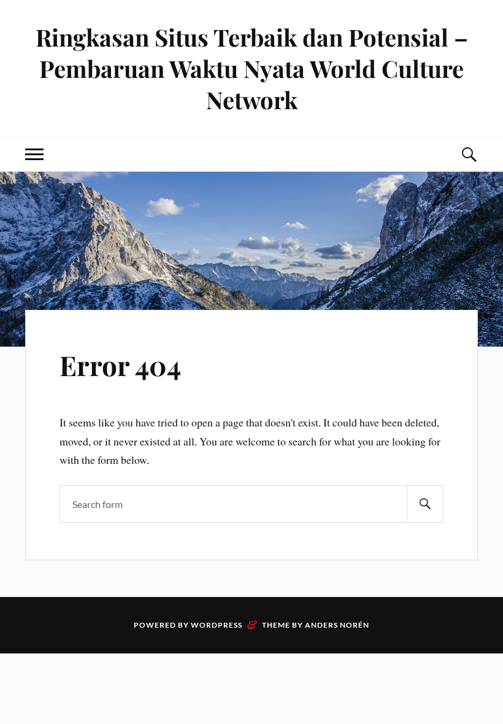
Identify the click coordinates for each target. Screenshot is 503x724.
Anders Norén (337, 625)
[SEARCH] (425, 504)
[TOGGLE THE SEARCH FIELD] (468, 154)
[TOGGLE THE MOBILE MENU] (34, 154)
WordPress (216, 625)
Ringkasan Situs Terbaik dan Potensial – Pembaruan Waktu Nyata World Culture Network (252, 68)
